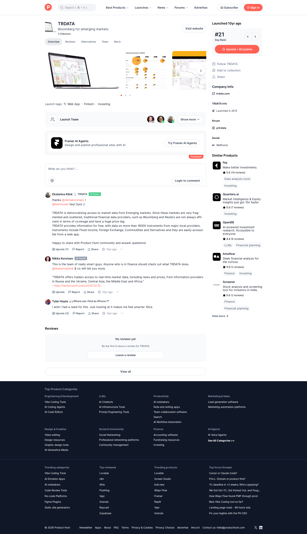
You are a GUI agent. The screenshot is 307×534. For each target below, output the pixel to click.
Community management (113, 444)
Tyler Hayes (60, 301)
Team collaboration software (170, 411)
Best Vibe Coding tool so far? (226, 501)
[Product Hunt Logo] (48, 7)
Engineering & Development (62, 396)
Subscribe (231, 7)
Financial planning (248, 245)
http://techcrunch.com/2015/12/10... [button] (78, 285)
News (161, 7)
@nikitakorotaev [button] (73, 200)
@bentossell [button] (60, 204)
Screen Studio (162, 478)
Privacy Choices (165, 527)
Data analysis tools (237, 179)
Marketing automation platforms (227, 406)
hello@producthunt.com (231, 527)
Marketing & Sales (219, 396)
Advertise (200, 7)
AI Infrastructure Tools (112, 406)
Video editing (52, 434)
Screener (229, 282)
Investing (104, 104)
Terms (125, 527)
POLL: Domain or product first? (227, 478)
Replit (157, 501)
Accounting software (166, 434)
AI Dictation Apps (55, 478)
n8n (101, 478)
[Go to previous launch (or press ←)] (247, 36)
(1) (62, 249)
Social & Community (111, 429)
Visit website (194, 28)
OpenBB (228, 222)
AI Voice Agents (217, 434)
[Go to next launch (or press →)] (255, 36)
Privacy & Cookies (142, 527)
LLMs (228, 245)
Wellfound (222, 145)
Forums (180, 7)
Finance (229, 273)
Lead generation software (223, 401)
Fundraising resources (166, 439)
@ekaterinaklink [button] (63, 268)
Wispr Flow (160, 490)
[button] (117, 41)
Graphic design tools (57, 444)
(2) (62, 313)
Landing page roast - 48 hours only (230, 507)
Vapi (101, 495)
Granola (103, 501)
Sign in (255, 7)
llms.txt (195, 527)
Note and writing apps (167, 406)
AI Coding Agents (55, 406)
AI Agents (214, 429)
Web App (74, 104)
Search (158, 416)
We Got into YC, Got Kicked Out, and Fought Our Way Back (235, 490)
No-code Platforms (56, 495)
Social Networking (109, 434)
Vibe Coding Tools (55, 401)
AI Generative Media (56, 449)
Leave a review (126, 355)
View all (125, 371)
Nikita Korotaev (62, 258)
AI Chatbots (106, 401)
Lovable (104, 473)
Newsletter (85, 527)
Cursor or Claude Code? (223, 473)
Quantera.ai (231, 194)
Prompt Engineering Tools (114, 411)
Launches (141, 7)
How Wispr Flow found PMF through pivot (233, 495)
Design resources (55, 439)
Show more (188, 119)
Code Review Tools (56, 490)
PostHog (104, 490)
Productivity (161, 396)
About (107, 527)
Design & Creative (55, 429)
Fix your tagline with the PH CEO (228, 513)
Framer (158, 495)
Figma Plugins (53, 501)
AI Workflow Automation (167, 421)
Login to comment (187, 180)
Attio (102, 484)
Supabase (105, 513)
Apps (98, 527)
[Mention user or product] (52, 181)
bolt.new (159, 484)
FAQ (116, 527)
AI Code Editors (54, 411)
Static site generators (57, 507)
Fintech (89, 104)
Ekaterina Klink (62, 194)
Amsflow (229, 254)
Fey (225, 162)
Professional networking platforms (119, 439)
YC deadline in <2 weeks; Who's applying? (234, 484)
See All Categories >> (221, 440)
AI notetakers (161, 401)
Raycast (104, 507)
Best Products (115, 7)
